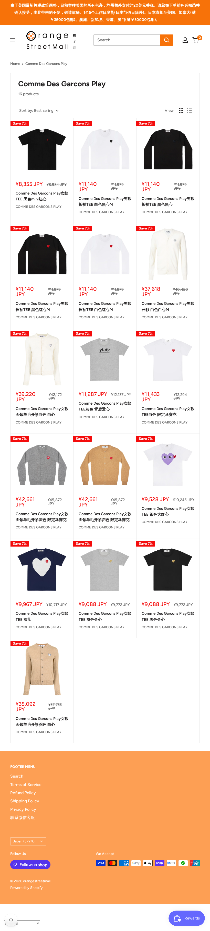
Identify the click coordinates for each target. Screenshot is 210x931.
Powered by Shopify (26, 888)
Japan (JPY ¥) (24, 841)
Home (15, 64)
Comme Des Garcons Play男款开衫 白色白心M (168, 306)
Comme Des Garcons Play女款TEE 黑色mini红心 (42, 196)
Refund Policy (23, 792)
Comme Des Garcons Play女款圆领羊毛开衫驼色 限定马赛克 (105, 517)
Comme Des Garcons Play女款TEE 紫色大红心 (168, 511)
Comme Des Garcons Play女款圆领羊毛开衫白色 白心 (42, 411)
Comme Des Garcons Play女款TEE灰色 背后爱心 (105, 406)
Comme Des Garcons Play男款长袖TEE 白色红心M (105, 306)
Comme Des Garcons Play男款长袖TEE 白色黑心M (105, 201)
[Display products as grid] (181, 110)
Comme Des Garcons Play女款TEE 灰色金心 (105, 616)
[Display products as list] (189, 110)
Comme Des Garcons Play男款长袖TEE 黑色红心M (42, 306)
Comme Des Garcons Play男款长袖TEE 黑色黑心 (168, 201)
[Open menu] (12, 40)
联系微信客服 (22, 817)
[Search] (166, 40)
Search (16, 776)
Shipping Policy (24, 801)
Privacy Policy (23, 809)
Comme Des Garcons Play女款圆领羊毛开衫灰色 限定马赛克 (42, 517)
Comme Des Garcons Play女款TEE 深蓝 (42, 616)
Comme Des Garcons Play (46, 64)
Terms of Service (25, 784)
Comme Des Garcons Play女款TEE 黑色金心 (168, 616)
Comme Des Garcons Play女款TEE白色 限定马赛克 (168, 411)
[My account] (185, 40)
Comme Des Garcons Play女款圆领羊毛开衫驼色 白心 (42, 721)
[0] (195, 40)
